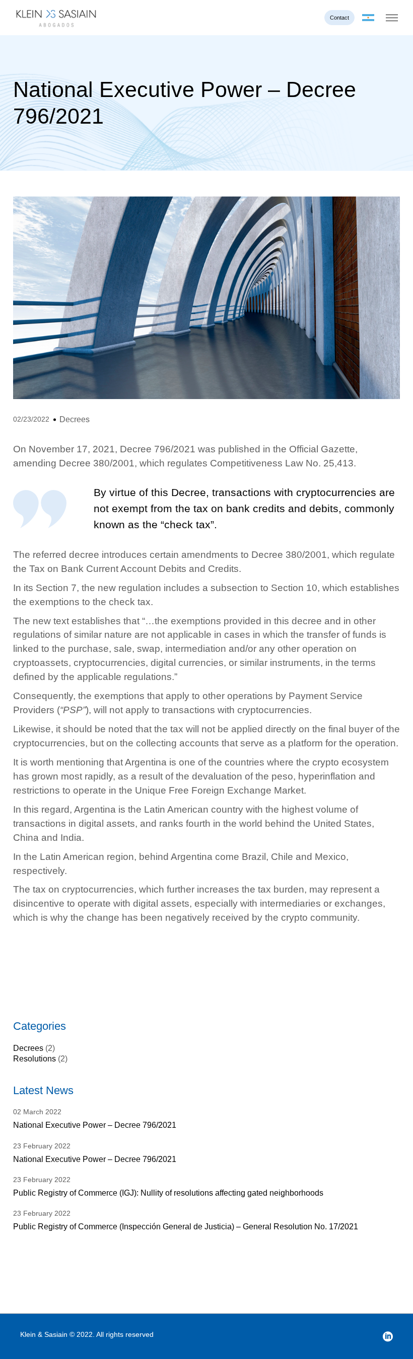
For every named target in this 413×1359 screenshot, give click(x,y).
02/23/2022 (31, 419)
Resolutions (34, 1058)
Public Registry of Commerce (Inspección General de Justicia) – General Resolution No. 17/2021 (185, 1226)
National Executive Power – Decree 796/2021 (94, 1125)
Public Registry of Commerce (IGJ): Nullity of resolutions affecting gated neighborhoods (168, 1193)
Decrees (74, 419)
